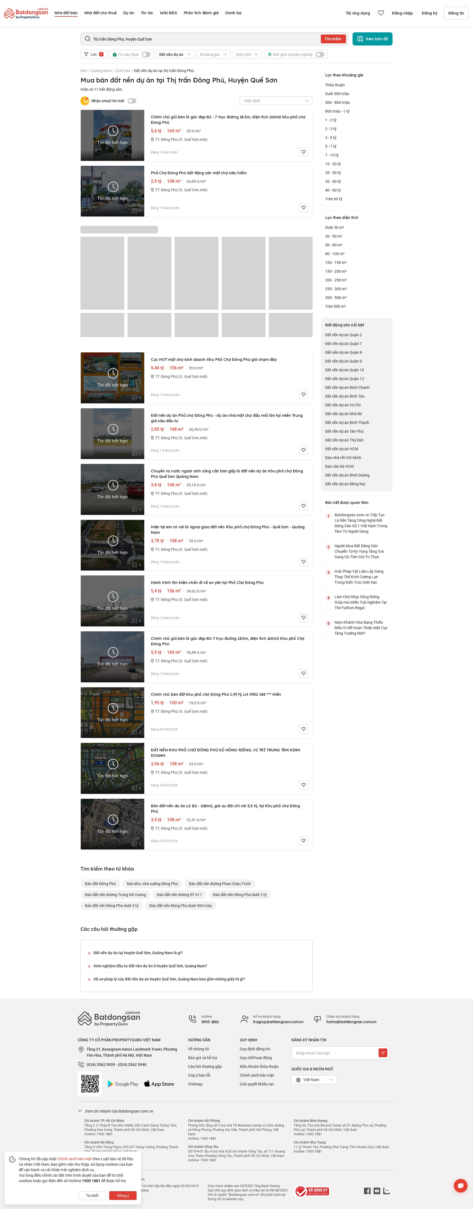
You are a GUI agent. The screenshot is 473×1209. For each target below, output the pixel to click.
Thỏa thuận (335, 84)
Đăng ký (429, 13)
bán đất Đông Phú (100, 883)
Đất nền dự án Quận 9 (343, 361)
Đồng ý (123, 1195)
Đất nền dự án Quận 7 (343, 343)
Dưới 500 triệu (337, 93)
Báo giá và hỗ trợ (202, 1057)
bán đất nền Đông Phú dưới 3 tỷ (112, 905)
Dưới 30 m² (334, 227)
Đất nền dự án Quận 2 (343, 334)
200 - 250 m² (336, 280)
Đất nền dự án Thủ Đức (344, 440)
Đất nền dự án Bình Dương (347, 475)
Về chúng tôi (198, 1048)
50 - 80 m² (333, 244)
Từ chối (92, 1195)
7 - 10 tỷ (332, 155)
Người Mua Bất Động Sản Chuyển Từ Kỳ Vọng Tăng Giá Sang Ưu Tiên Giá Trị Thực (359, 551)
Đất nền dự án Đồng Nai (345, 483)
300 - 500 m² (336, 297)
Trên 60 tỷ (333, 198)
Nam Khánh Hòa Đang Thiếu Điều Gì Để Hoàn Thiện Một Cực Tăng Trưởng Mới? (361, 628)
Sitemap (195, 1084)
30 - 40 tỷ (333, 181)
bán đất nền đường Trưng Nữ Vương (115, 894)
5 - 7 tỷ (330, 146)
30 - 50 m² (333, 236)
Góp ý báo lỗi (199, 1075)
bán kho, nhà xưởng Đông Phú (152, 883)
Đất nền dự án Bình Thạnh (347, 422)
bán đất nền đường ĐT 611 (179, 894)
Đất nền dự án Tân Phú (344, 431)
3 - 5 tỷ (330, 137)
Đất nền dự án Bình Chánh (347, 387)
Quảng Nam (101, 70)
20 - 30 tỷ (333, 172)
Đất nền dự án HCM (341, 448)
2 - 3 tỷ (330, 128)
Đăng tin (456, 13)
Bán (83, 70)
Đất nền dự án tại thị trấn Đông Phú (164, 70)
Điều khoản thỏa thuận (259, 1066)
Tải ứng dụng (358, 13)
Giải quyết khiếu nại (257, 1084)
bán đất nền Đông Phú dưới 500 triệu (180, 905)
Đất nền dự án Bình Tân (345, 396)
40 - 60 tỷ (333, 190)
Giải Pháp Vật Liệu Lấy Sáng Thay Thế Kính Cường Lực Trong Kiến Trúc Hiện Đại (358, 577)
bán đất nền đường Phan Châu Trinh (220, 883)
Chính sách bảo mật (257, 1075)
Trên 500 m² (335, 306)
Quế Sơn (123, 70)
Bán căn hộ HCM (339, 466)
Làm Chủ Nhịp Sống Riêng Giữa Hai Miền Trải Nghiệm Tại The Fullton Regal (360, 602)
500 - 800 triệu (337, 102)
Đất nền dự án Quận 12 (344, 378)
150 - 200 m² (336, 271)
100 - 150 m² (336, 262)
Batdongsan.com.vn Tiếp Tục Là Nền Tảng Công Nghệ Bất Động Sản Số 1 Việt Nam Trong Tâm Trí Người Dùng (360, 523)
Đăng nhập (402, 13)
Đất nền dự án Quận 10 (344, 369)
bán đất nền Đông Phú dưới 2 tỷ (240, 894)
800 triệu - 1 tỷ (337, 111)
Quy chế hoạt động (256, 1057)
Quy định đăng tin (255, 1048)
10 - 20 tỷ (333, 163)
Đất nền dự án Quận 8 (343, 352)
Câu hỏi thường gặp (205, 1066)
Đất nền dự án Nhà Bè (343, 413)
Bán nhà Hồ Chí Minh (343, 457)
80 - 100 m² (335, 253)
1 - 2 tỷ (330, 119)
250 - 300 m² (336, 288)
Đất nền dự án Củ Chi (343, 404)
